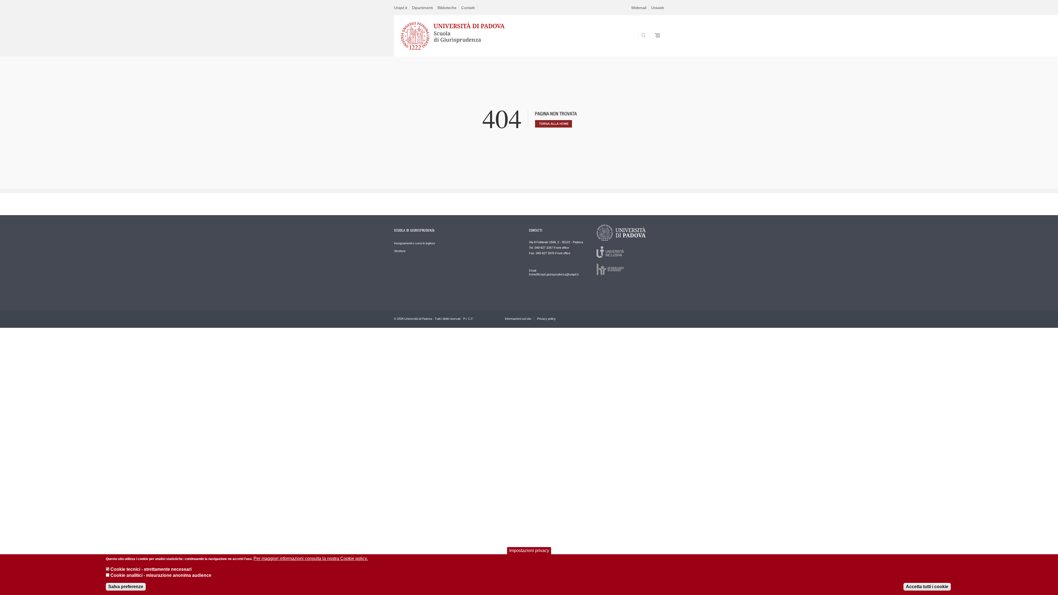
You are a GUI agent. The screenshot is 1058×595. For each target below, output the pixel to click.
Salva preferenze (125, 586)
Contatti (468, 8)
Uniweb (657, 8)
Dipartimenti (422, 8)
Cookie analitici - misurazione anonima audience (160, 575)
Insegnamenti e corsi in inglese (414, 243)
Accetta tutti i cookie (927, 586)
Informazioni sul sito (518, 318)
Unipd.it (400, 8)
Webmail (638, 8)
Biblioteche (447, 8)
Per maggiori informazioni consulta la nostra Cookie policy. (310, 558)
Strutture (400, 251)
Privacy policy (546, 318)
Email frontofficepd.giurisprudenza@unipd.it (554, 272)
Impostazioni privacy (529, 550)
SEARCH (654, 43)
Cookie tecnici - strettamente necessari (150, 569)
